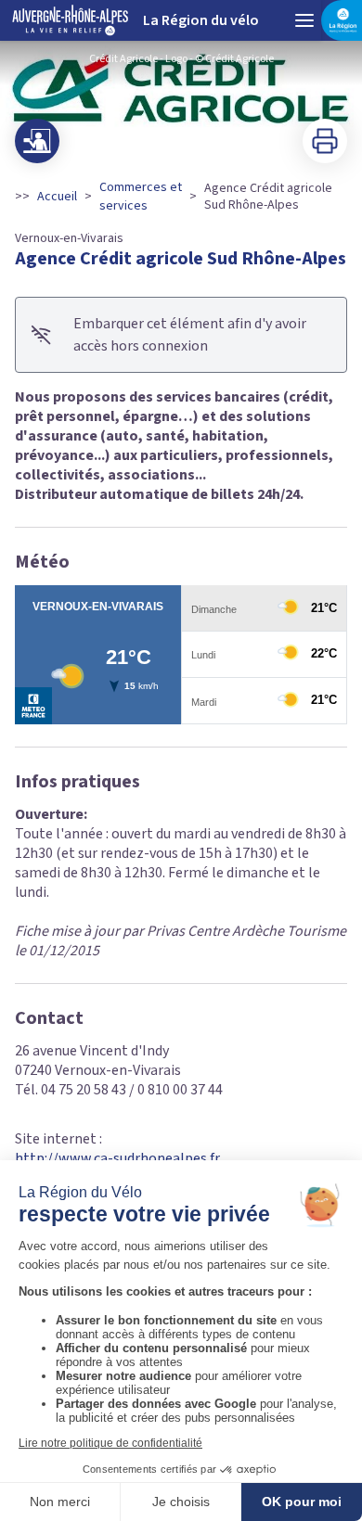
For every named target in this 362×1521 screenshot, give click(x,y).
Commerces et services (140, 196)
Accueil (57, 196)
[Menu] (304, 20)
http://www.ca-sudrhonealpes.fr (117, 1158)
